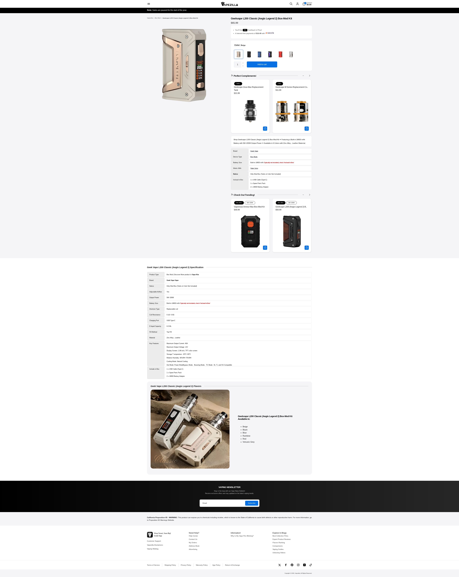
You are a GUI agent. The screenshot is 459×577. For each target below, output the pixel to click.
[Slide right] (309, 75)
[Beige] (238, 54)
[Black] (249, 54)
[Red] (280, 54)
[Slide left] (303, 75)
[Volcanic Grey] (291, 54)
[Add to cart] (265, 128)
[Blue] (259, 54)
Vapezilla (297, 573)
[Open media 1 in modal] (184, 63)
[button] (148, 3)
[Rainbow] (270, 54)
